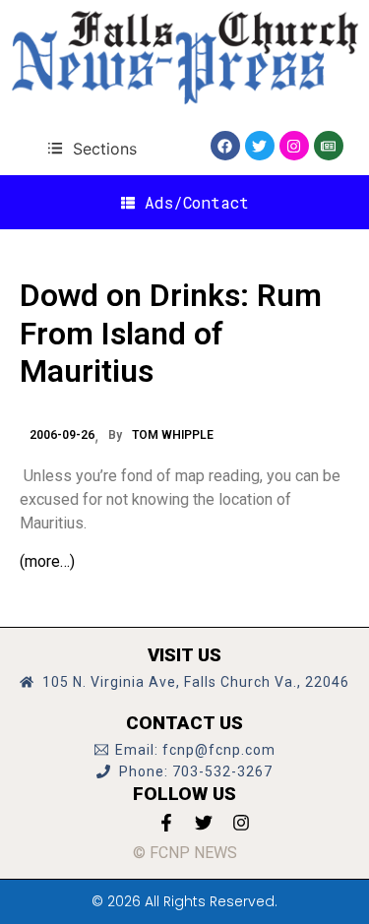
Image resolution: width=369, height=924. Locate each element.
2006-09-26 (62, 435)
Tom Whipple (173, 435)
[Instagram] (294, 145)
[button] (92, 148)
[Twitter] (260, 145)
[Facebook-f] (166, 823)
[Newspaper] (328, 145)
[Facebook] (225, 145)
